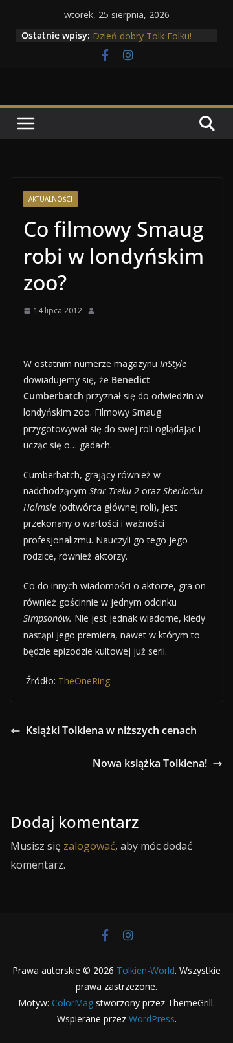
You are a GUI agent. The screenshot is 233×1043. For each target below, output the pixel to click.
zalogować (89, 846)
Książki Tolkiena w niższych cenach (111, 730)
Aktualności (50, 199)
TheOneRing (83, 681)
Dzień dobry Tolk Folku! (142, 38)
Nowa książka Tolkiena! (150, 763)
